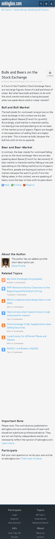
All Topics (6, 10)
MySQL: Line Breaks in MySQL (23, 349)
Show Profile (18, 266)
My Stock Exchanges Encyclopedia (24, 279)
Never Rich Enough (17, 82)
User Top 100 (14, 533)
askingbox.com (12, 3)
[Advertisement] (27, 40)
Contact (40, 537)
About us (40, 533)
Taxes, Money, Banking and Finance (31, 10)
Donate (14, 537)
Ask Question (14, 523)
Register (15, 519)
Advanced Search (40, 523)
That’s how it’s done (31, 459)
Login (14, 515)
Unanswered (40, 519)
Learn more (8, 443)
